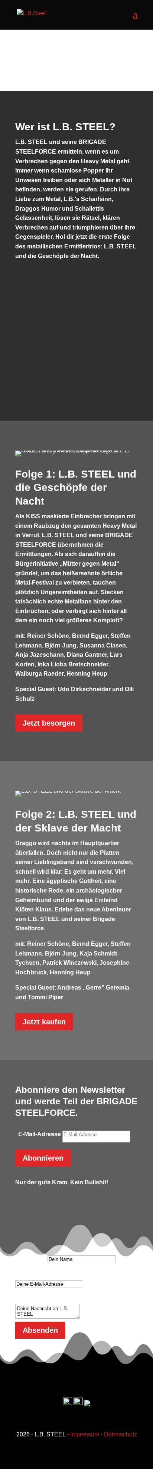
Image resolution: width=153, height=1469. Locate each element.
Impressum (84, 1434)
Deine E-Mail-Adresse (45, 1274)
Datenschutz (120, 1434)
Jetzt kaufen (44, 1022)
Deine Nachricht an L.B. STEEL (59, 1299)
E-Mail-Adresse (39, 1134)
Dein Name (30, 1259)
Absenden (40, 1330)
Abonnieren (43, 1158)
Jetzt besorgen (49, 723)
